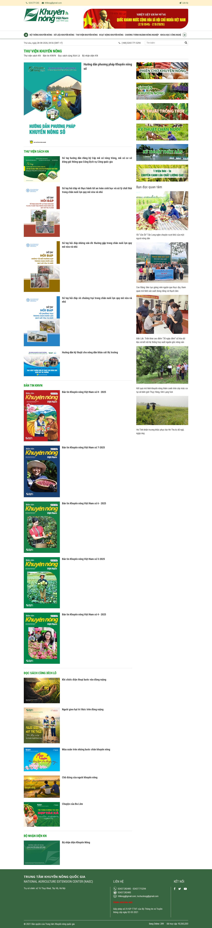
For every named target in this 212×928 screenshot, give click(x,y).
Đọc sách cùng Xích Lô (69, 55)
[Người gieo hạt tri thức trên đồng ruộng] (42, 742)
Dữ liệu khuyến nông (64, 35)
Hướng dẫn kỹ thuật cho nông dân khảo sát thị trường (90, 352)
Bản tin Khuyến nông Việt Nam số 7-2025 (83, 447)
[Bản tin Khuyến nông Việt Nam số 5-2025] (42, 607)
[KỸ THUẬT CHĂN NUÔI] (162, 142)
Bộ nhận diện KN (90, 55)
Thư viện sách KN (32, 55)
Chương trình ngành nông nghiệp (142, 35)
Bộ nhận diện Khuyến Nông (76, 842)
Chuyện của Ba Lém (72, 803)
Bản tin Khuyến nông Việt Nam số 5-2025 (83, 558)
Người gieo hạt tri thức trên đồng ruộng (82, 709)
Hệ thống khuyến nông (41, 35)
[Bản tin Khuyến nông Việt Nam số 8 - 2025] (42, 440)
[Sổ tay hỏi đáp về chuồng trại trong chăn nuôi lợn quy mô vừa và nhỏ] (42, 345)
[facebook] (174, 889)
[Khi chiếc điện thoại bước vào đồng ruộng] (42, 702)
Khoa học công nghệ (170, 35)
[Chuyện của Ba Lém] (42, 826)
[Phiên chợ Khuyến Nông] (162, 81)
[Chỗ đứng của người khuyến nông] (42, 797)
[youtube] (185, 889)
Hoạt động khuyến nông (111, 35)
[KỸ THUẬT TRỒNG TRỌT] (162, 122)
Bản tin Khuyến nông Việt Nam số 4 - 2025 (84, 614)
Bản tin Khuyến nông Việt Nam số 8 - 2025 (84, 391)
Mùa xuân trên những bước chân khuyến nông (86, 749)
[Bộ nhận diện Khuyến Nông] (42, 864)
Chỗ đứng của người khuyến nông (79, 777)
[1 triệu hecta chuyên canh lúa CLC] (162, 184)
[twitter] (179, 889)
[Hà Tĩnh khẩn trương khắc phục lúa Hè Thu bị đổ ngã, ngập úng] (162, 424)
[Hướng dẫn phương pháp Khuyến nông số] (52, 145)
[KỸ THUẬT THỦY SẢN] (162, 163)
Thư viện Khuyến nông (87, 35)
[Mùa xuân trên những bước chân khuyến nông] (42, 770)
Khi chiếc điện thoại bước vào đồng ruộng (84, 679)
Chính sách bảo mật (122, 902)
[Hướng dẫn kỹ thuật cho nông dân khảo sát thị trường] (42, 375)
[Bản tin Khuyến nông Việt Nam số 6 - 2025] (42, 552)
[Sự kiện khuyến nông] (162, 102)
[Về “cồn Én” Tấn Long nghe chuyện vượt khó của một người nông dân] (162, 229)
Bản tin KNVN (49, 55)
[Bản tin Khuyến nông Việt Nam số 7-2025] (42, 496)
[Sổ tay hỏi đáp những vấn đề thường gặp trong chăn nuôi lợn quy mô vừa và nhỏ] (42, 291)
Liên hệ (185, 3)
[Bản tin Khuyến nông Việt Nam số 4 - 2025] (42, 663)
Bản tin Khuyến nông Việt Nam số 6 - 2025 (84, 503)
